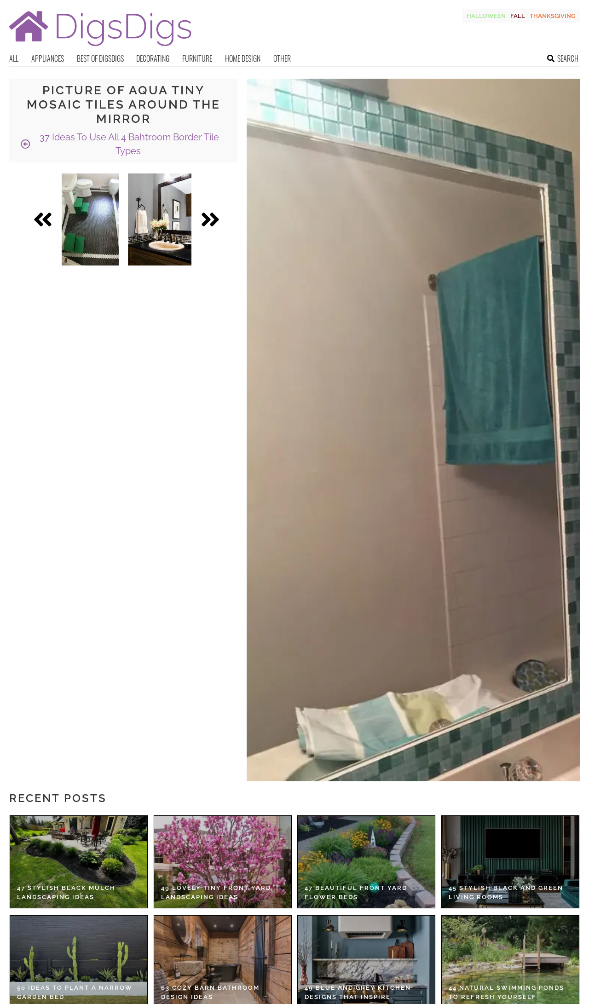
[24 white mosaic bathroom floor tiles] (90, 219)
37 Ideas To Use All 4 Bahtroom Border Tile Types (128, 144)
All (13, 58)
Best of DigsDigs (100, 58)
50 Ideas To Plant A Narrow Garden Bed (75, 992)
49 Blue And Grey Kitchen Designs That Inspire (358, 992)
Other (282, 58)
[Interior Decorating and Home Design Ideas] (100, 47)
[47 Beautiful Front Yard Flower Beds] (366, 862)
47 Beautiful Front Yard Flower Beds (356, 892)
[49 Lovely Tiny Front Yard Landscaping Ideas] (222, 862)
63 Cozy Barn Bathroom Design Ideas (210, 992)
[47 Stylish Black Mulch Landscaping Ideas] (78, 862)
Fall (517, 15)
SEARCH (567, 58)
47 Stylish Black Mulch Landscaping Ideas (66, 892)
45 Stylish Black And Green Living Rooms (506, 892)
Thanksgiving (552, 15)
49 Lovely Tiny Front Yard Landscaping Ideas (216, 892)
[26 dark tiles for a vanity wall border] (159, 219)
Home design (242, 58)
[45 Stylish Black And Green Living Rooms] (510, 862)
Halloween (486, 15)
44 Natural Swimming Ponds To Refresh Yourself (506, 992)
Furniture (197, 58)
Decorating (152, 58)
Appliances (47, 58)
